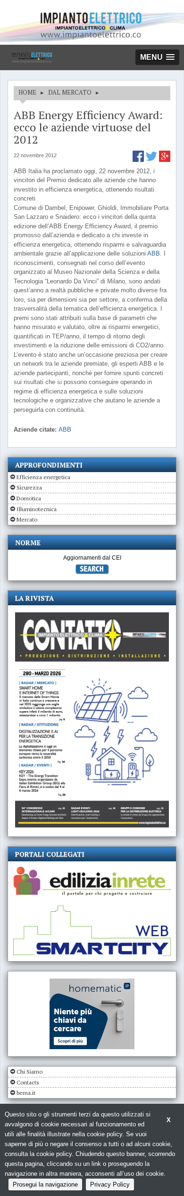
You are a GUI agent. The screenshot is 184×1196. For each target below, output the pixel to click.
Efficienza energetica (43, 477)
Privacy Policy (110, 1184)
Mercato (27, 519)
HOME (27, 92)
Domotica (29, 498)
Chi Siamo (29, 1071)
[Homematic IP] (92, 983)
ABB (153, 253)
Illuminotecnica (37, 509)
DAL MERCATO (70, 92)
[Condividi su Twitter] (152, 159)
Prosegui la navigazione (45, 1184)
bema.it (26, 1092)
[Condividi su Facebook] (139, 159)
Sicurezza (29, 487)
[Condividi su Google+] (164, 159)
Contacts (28, 1082)
